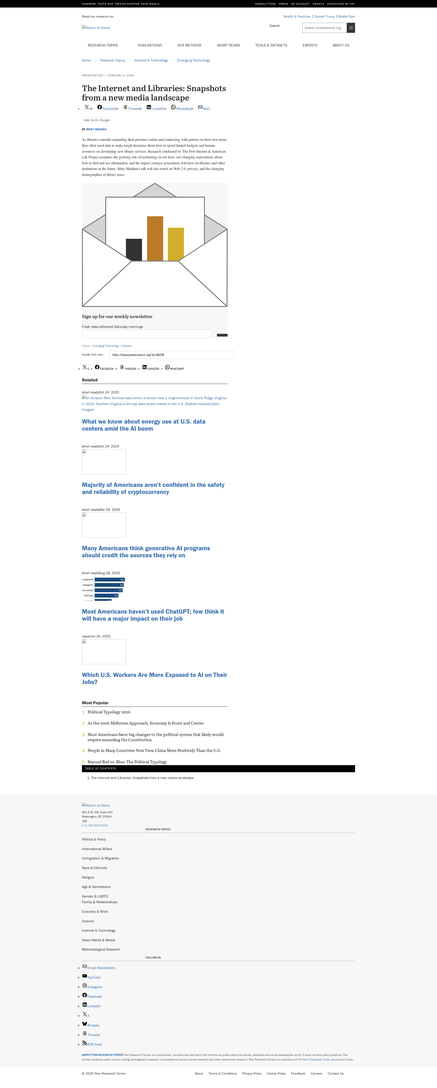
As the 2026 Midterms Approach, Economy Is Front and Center (146, 723)
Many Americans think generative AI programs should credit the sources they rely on (146, 551)
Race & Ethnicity (94, 867)
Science (88, 921)
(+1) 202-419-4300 (95, 825)
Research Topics (103, 45)
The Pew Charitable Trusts (314, 1059)
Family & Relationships (99, 902)
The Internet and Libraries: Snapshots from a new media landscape (142, 777)
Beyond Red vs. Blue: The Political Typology (127, 762)
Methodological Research (101, 949)
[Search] (351, 28)
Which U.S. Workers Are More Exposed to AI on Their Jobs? (154, 678)
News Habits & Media (98, 940)
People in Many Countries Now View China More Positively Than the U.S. (154, 750)
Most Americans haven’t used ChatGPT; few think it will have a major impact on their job (153, 614)
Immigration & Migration (100, 858)
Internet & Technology (99, 930)
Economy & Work (95, 911)
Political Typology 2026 (109, 712)
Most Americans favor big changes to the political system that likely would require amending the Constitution (156, 737)
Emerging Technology (105, 346)
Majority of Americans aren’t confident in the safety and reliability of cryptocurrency (153, 488)
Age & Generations (96, 886)
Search (274, 25)
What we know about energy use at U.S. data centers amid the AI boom (144, 424)
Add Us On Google (97, 120)
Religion (88, 877)
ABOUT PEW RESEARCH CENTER (102, 1055)
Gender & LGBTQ (95, 896)
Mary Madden (96, 129)
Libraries (126, 346)
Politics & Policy (94, 839)
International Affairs (97, 848)
